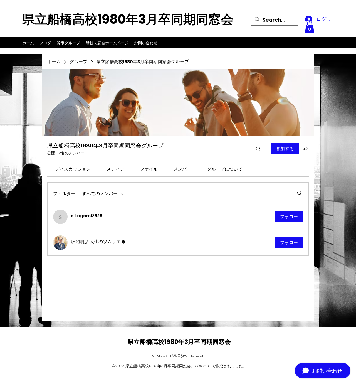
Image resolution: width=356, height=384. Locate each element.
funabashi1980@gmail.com (178, 355)
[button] (309, 27)
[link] (73, 169)
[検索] (258, 148)
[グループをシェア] (305, 148)
